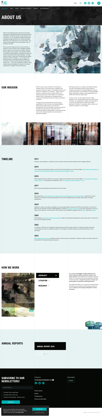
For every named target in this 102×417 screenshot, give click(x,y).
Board (16, 8)
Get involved (71, 377)
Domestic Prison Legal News (11, 392)
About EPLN (5, 8)
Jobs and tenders (44, 8)
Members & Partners (26, 8)
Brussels (94, 210)
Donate (71, 380)
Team (11, 8)
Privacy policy (38, 390)
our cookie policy (19, 412)
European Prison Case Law (11, 394)
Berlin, (84, 210)
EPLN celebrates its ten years (42, 238)
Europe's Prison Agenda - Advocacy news (14, 397)
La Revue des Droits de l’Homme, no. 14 (74, 180)
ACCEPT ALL (39, 409)
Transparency (38, 396)
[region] (51, 8)
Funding (36, 8)
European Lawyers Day (73, 208)
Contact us (38, 377)
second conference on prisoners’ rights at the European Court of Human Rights (64, 196)
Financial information (40, 399)
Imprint (36, 393)
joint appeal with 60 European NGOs (52, 218)
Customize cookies (39, 412)
